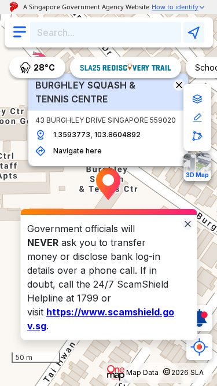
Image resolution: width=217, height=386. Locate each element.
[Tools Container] (197, 117)
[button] (108, 184)
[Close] (187, 223)
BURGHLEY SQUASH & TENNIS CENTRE (85, 92)
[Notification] (199, 318)
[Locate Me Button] (199, 347)
